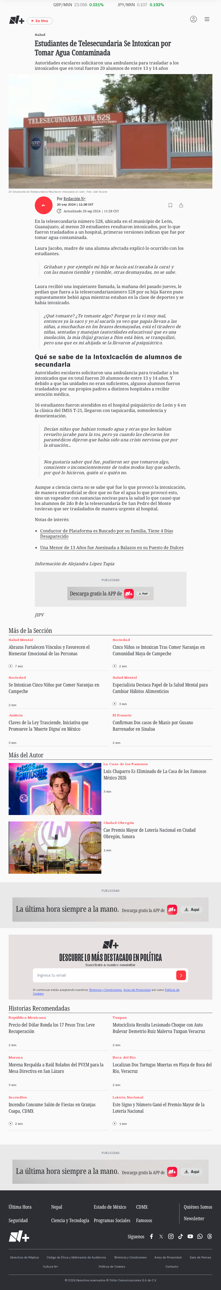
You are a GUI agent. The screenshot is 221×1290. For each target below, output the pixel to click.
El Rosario (122, 715)
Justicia (16, 715)
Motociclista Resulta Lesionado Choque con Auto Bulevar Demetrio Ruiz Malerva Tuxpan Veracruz (159, 1027)
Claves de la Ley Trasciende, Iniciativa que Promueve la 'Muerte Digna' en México (48, 725)
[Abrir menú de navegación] (207, 19)
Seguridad (18, 1220)
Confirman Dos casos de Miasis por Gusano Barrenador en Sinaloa (153, 725)
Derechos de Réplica (24, 1258)
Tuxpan (120, 1017)
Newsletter (194, 1218)
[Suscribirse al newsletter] (181, 975)
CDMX (142, 1207)
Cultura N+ (50, 1267)
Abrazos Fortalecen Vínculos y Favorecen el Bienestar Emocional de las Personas (49, 650)
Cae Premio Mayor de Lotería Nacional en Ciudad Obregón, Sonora (149, 833)
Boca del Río (124, 1057)
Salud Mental (21, 640)
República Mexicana (27, 1017)
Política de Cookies (112, 1267)
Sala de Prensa (200, 1258)
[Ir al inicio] (19, 1236)
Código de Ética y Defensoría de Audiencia (76, 1258)
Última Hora (20, 1207)
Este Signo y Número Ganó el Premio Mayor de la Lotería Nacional (159, 1107)
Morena (16, 1057)
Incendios (18, 1097)
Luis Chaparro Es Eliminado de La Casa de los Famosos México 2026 (154, 774)
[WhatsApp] (200, 1236)
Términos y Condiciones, (105, 990)
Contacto (171, 1267)
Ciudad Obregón (118, 822)
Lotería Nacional (128, 1097)
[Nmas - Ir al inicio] (17, 20)
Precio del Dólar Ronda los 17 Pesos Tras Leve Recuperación (52, 1027)
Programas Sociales (112, 1220)
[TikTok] (180, 1236)
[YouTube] (190, 1236)
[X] (161, 1236)
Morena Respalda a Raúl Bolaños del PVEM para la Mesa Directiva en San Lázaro (56, 1067)
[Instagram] (171, 1236)
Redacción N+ (75, 198)
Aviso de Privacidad (137, 990)
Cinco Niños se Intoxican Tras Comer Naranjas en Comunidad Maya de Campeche (159, 650)
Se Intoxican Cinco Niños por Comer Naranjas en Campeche (54, 687)
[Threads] (209, 1236)
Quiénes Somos (198, 1207)
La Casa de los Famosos (125, 764)
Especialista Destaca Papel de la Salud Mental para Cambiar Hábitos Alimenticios (160, 687)
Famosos (144, 1220)
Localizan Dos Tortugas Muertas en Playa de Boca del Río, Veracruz (162, 1067)
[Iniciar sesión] (193, 19)
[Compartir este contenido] (181, 205)
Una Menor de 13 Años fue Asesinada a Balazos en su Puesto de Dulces (112, 547)
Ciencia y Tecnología (70, 1220)
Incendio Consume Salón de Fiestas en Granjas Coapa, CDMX (52, 1107)
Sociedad (121, 640)
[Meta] (151, 1236)
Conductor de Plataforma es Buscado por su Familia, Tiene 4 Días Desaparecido (106, 533)
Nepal (56, 1207)
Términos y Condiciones (130, 1258)
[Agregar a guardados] (170, 205)
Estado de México (110, 1207)
